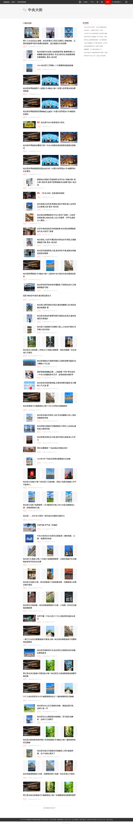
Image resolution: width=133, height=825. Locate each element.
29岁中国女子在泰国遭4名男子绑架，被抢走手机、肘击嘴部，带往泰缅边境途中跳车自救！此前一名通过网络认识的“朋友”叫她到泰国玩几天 (97, 52)
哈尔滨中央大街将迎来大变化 (52, 122)
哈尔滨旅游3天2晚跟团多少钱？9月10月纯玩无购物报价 (45, 406)
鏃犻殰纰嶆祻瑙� (21, 2)
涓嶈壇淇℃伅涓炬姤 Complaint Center (96, 819)
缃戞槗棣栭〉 (7, 2)
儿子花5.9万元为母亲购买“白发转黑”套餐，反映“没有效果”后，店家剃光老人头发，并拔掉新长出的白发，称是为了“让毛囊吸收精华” (97, 33)
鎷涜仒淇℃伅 (68, 819)
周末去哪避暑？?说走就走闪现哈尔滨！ (53, 448)
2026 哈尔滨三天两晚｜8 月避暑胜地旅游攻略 (55, 65)
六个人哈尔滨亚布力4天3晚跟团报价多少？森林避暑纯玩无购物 (48, 696)
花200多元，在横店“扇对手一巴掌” (93, 30)
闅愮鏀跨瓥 (83, 819)
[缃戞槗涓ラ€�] (92, 2)
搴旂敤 (13, 2)
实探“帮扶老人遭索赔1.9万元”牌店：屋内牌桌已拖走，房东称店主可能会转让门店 (97, 36)
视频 (39, 126)
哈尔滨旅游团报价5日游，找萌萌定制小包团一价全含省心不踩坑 (49, 774)
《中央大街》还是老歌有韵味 (52, 193)
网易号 (25, 46)
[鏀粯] (97, 2)
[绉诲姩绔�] (80, 2)
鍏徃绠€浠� (52, 819)
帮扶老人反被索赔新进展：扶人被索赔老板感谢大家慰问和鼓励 (97, 40)
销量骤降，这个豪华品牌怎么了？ (93, 49)
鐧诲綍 (107, 2)
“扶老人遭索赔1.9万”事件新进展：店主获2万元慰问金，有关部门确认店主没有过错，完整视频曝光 (97, 43)
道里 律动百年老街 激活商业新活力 (37, 296)
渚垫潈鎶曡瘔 (67, 823)
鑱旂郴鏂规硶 (60, 819)
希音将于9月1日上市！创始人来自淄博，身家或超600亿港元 (97, 55)
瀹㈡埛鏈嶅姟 (75, 819)
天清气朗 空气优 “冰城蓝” (47, 525)
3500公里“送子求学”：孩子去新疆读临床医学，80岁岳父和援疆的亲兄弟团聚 (97, 27)
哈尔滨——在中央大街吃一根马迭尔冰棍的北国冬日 (44, 516)
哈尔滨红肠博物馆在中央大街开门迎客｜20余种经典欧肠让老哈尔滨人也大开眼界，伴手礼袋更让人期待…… (56, 217)
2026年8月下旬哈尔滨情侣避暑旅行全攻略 (54, 459)
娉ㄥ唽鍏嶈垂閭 (116, 2)
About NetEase (44, 819)
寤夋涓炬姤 (109, 819)
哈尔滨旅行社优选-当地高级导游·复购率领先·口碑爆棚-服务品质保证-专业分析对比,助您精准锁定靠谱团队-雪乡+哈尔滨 (56, 54)
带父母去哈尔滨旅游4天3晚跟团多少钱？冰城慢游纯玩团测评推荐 (49, 795)
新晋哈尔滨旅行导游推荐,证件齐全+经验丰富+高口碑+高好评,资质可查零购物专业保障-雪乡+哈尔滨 (56, 182)
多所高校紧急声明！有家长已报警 (93, 46)
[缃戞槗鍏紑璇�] (86, 2)
